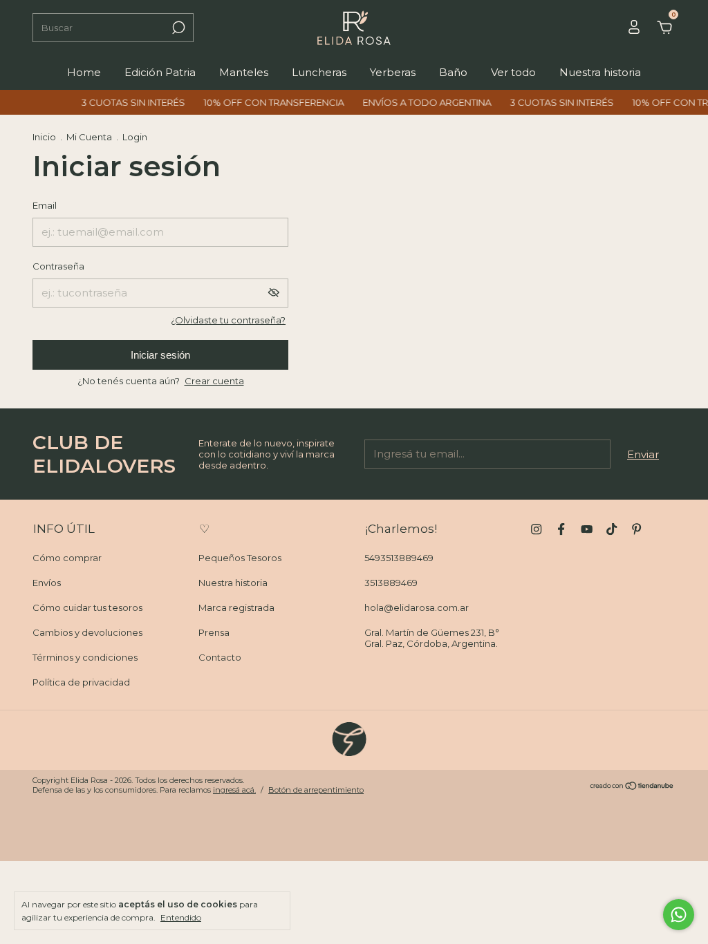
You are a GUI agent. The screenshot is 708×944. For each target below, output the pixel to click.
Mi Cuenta (89, 136)
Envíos (46, 582)
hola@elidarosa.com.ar (416, 607)
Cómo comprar (67, 557)
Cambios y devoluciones (87, 632)
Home (84, 72)
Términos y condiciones (85, 657)
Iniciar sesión (160, 355)
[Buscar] (177, 27)
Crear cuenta (214, 380)
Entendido (180, 917)
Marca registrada (236, 607)
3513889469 (391, 582)
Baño (453, 72)
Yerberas (393, 72)
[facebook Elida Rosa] (561, 529)
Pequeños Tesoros (239, 557)
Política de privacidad (81, 682)
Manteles (243, 72)
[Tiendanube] (632, 786)
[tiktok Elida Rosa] (611, 529)
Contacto (219, 657)
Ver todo (513, 72)
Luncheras (319, 72)
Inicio (44, 136)
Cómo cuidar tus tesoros (87, 607)
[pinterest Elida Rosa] (636, 529)
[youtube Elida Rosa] (587, 529)
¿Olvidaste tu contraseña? (228, 319)
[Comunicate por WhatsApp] (678, 914)
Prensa (214, 632)
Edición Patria (160, 72)
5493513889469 (399, 557)
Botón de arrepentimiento (316, 790)
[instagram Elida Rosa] (536, 529)
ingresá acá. (234, 790)
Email (44, 205)
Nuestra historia (600, 72)
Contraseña (58, 266)
